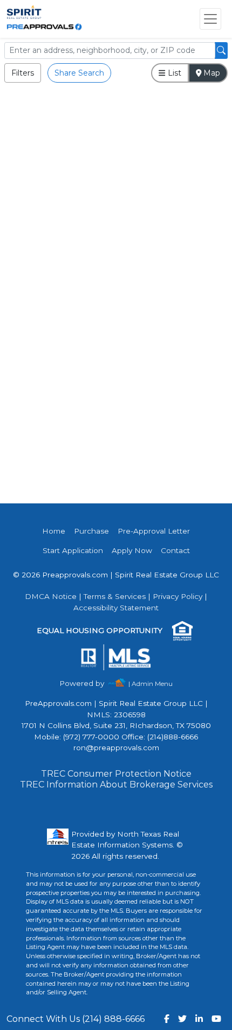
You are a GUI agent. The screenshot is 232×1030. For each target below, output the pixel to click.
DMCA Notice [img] (51, 596)
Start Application (73, 550)
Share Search (79, 73)
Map (210, 73)
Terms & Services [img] (115, 596)
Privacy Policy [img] (177, 596)
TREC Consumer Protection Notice (116, 774)
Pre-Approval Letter (154, 531)
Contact (175, 550)
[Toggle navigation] (210, 19)
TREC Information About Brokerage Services (116, 784)
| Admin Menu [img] (150, 683)
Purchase (91, 531)
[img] (88, 684)
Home (53, 531)
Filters (22, 73)
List (173, 73)
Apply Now (132, 550)
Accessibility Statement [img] (116, 607)
